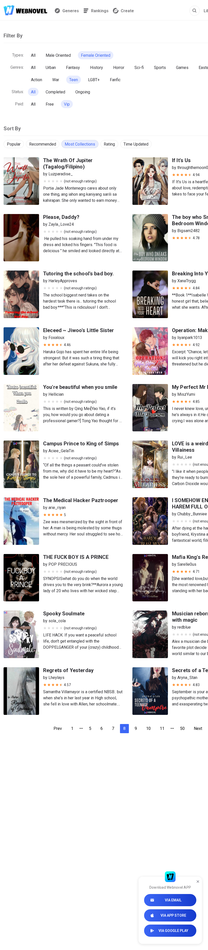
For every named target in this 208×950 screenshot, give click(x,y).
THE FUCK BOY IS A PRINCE (76, 557)
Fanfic (115, 79)
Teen (73, 79)
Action (36, 79)
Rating (109, 144)
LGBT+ (94, 79)
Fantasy (73, 67)
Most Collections (80, 144)
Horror (118, 67)
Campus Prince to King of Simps (81, 444)
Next (198, 728)
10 (148, 728)
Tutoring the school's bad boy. (78, 274)
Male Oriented (58, 55)
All (33, 55)
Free (50, 104)
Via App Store (173, 915)
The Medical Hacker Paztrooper (80, 500)
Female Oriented (95, 55)
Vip (67, 104)
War (55, 79)
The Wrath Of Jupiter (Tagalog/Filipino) (68, 163)
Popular (14, 144)
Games (182, 67)
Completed (55, 92)
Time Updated (136, 144)
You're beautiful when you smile (80, 387)
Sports (160, 67)
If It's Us (181, 160)
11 (162, 728)
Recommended (42, 144)
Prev (58, 728)
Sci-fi (139, 67)
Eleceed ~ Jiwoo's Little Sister (78, 330)
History (96, 67)
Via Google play (173, 931)
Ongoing (82, 92)
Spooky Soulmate (63, 614)
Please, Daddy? (61, 217)
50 (182, 728)
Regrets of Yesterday (68, 670)
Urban (51, 67)
